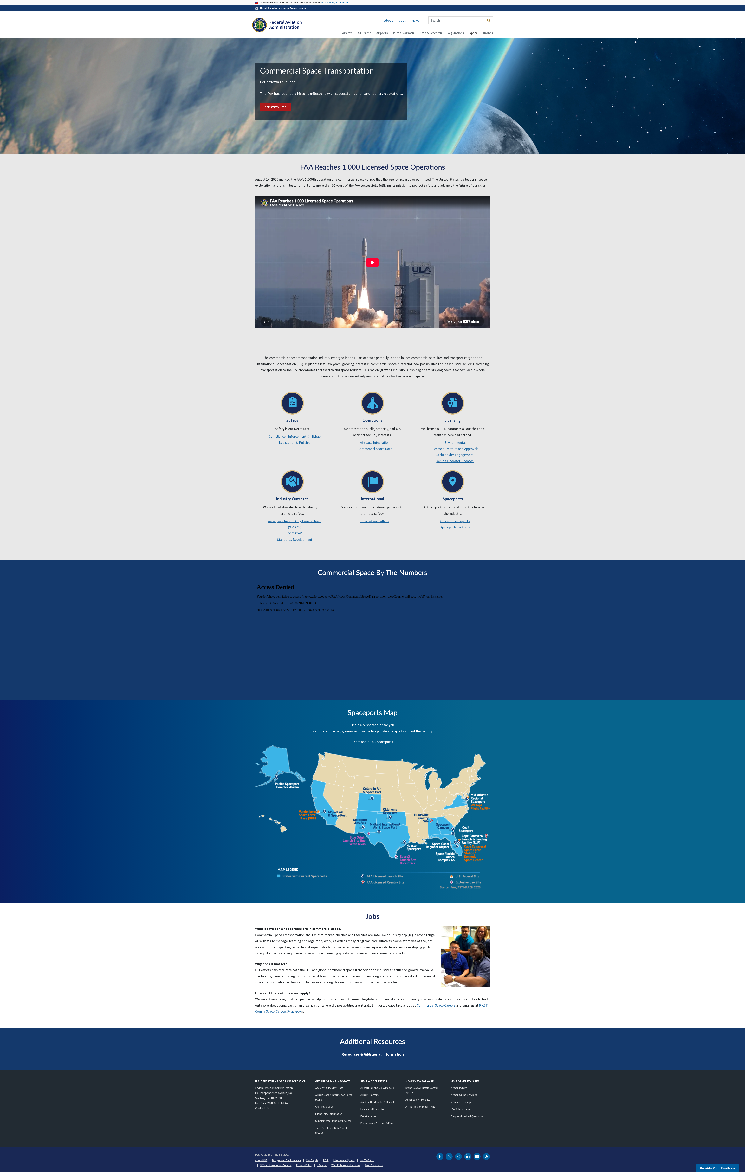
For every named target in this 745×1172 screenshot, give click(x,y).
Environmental (455, 442)
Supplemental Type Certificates (333, 1121)
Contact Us (262, 1108)
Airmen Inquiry (459, 1088)
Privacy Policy (304, 1165)
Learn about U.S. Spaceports (372, 742)
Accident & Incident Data (329, 1088)
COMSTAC (295, 533)
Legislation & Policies (294, 442)
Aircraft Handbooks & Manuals (377, 1088)
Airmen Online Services (464, 1095)
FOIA (326, 1160)
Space (473, 33)
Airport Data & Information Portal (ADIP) (334, 1097)
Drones (488, 33)
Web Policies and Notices (345, 1165)
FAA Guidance (368, 1116)
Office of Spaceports (455, 521)
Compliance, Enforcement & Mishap (295, 436)
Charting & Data (324, 1106)
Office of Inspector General (275, 1165)
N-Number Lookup (461, 1102)
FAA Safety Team (460, 1109)
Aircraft (347, 33)
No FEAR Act (367, 1160)
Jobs (402, 20)
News (415, 20)
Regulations (455, 33)
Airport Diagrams (370, 1095)
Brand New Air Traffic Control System (421, 1090)
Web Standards (374, 1165)
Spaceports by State (455, 527)
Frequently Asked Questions (467, 1116)
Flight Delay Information (328, 1114)
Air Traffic (364, 33)
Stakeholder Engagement (455, 454)
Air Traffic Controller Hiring (420, 1106)
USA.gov (322, 1165)
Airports (382, 33)
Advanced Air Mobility (417, 1099)
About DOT (261, 1160)
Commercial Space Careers (436, 1005)
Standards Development (294, 539)
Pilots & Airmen (403, 33)
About (388, 20)
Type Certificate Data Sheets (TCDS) (331, 1130)
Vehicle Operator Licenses (455, 461)
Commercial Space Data (375, 448)
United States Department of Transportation (283, 8)
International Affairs (374, 521)
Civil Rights (312, 1160)
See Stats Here (275, 107)
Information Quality (344, 1160)
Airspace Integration (375, 442)
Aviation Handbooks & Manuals (377, 1102)
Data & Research (430, 33)
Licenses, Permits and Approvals (455, 448)
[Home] (277, 25)
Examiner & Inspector (372, 1109)
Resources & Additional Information (372, 1054)
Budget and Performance (286, 1160)
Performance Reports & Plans (377, 1123)
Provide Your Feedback (717, 1168)
